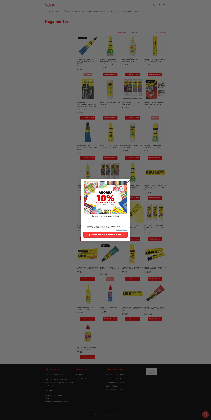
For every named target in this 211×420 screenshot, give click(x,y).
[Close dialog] (128, 181)
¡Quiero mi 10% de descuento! (105, 234)
